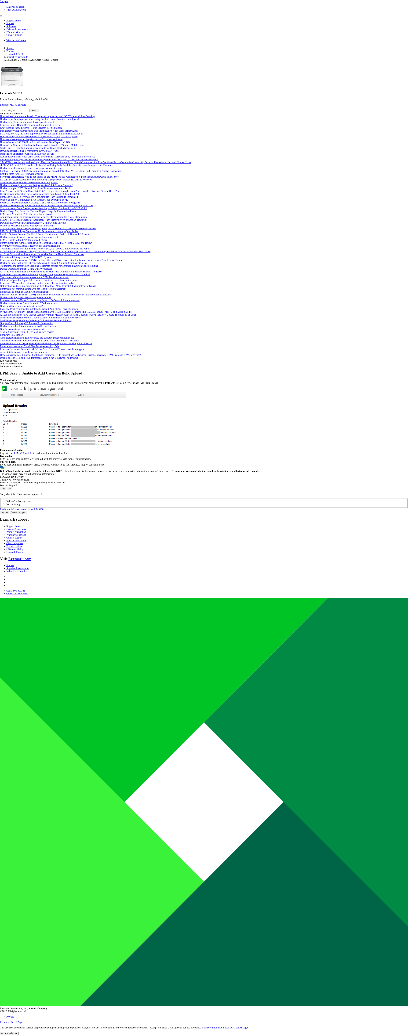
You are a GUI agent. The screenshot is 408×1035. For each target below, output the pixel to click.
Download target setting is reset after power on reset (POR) (29, 150)
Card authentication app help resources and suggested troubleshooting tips (37, 337)
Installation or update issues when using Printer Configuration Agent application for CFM (45, 274)
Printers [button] (10, 23)
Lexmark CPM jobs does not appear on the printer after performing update (37, 283)
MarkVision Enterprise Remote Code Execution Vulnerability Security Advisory (40, 317)
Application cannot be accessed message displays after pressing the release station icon (43, 217)
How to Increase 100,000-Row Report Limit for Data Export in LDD (35, 142)
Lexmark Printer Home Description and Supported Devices (30, 125)
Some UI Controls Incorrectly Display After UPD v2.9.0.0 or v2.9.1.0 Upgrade (40, 202)
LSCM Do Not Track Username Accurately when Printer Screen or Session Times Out (43, 219)
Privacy (10, 1016)
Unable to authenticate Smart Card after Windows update (28, 303)
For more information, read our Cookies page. (225, 1027)
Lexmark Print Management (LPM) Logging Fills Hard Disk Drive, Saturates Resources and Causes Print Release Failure (61, 260)
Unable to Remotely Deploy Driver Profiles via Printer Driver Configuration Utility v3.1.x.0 (46, 205)
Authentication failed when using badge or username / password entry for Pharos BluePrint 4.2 (47, 156)
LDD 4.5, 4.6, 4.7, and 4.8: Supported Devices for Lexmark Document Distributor (41, 133)
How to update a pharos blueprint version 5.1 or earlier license (31, 139)
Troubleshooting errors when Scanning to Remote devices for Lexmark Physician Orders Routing (49, 265)
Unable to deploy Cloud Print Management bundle (25, 297)
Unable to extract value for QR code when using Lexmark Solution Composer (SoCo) (43, 263)
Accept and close (9, 1033)
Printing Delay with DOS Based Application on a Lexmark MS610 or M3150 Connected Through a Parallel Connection (60, 171)
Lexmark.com (19, 559)
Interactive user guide (17, 57)
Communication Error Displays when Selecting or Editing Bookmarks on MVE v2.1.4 (43, 208)
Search (34, 110)
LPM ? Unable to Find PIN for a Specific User (23, 240)
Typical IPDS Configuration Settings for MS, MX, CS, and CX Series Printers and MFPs (45, 248)
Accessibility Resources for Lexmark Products (23, 352)
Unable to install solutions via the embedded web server (28, 326)
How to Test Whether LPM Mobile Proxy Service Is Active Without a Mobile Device (43, 145)
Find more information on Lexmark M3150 (22, 509)
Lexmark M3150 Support (13, 104)
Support (10, 48)
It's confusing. (13, 504)
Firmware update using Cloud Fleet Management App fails (29, 346)
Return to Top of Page (11, 1022)
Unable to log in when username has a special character (28, 122)
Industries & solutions (17, 571)
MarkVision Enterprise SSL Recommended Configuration (29, 182)
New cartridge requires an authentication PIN (22, 306)
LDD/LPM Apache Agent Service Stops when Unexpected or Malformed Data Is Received (46, 179)
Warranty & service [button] (16, 32)
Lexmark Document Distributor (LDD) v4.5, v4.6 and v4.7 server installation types (42, 349)
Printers (10, 51)
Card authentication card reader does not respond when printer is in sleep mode (39, 340)
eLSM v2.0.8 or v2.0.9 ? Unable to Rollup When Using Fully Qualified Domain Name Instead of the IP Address (56, 165)
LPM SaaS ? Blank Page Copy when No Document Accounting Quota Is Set (39, 231)
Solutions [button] (11, 26)
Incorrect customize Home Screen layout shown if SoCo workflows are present (40, 300)
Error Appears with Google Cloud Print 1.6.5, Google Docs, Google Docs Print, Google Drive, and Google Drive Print (60, 191)
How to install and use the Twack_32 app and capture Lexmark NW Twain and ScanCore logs (47, 116)
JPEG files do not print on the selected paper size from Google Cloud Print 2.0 (39, 194)
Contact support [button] (14, 35)
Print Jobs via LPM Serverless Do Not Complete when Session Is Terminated (39, 196)
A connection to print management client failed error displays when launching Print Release (46, 343)
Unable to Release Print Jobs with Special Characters (26, 225)
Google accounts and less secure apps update (22, 329)
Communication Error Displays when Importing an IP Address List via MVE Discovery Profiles (48, 228)
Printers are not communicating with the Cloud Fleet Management (33, 288)
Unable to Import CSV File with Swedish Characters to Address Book (35, 188)
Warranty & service (16, 534)
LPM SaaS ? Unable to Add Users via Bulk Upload (26, 214)
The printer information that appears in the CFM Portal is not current (34, 277)
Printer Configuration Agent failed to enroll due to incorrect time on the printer (39, 280)
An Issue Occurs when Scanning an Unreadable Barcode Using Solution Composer (42, 254)
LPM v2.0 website (23, 453)
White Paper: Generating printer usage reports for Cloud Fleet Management (38, 148)
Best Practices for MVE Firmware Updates (21, 173)
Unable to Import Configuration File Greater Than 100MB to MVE (34, 199)
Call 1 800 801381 (15, 590)
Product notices (14, 546)
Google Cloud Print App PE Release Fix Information (26, 323)
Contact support (18, 512)
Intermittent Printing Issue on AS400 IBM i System (25, 257)
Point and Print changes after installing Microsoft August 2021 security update (39, 309)
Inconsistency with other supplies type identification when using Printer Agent (39, 130)
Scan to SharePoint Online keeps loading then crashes (27, 332)
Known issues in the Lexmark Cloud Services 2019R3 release (31, 127)
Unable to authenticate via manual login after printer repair (29, 237)
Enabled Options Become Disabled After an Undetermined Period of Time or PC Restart (44, 234)
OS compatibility (14, 549)
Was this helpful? (8, 485)
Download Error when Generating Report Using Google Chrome (33, 222)
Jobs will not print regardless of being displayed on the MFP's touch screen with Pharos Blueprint (49, 159)
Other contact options (17, 593)
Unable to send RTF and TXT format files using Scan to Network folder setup (39, 357)
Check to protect (14, 543)
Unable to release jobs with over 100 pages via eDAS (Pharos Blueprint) (36, 185)
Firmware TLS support (11, 334)
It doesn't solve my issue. (18, 501)
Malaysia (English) (15, 6)
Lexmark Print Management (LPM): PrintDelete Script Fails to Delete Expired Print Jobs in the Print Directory (55, 294)
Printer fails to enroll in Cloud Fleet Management (24, 291)
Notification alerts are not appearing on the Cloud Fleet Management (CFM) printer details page (48, 286)
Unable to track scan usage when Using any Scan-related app (31, 168)
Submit (4, 512)
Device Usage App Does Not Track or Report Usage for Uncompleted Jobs (38, 211)
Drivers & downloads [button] (17, 29)
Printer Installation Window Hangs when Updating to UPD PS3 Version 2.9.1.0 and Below (46, 242)
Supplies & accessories (17, 568)
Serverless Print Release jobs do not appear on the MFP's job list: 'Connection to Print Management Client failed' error (59, 176)
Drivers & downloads (17, 529)
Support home (13, 526)
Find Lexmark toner (16, 540)
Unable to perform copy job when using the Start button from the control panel (39, 119)
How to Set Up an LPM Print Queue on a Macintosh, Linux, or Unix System (38, 136)
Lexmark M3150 (14, 54)
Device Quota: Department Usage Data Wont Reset (26, 268)
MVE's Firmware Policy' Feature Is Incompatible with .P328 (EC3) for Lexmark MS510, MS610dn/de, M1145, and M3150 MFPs (65, 311)
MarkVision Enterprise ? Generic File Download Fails (27, 153)
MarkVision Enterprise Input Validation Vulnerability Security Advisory (36, 320)
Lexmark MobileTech (17, 552)
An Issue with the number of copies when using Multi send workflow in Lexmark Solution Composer (51, 271)
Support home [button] (13, 20)
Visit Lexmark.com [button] (16, 9)
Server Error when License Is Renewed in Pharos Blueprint (30, 245)
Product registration (16, 532)
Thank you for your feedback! (15, 479)
